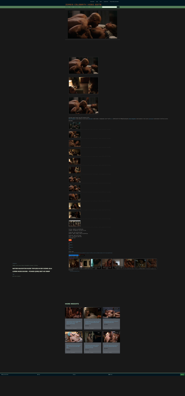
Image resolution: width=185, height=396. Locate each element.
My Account (92, 1)
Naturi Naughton (25, 265)
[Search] (118, 7)
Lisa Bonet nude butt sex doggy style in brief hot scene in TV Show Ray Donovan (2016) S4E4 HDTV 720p (92, 322)
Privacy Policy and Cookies (114, 1)
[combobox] (109, 7)
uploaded (70, 242)
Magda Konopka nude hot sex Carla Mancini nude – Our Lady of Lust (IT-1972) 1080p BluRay (73, 346)
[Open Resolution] (89, 7)
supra (70, 249)
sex (16, 276)
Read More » (68, 325)
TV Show (36, 265)
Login (97, 1)
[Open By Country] (79, 7)
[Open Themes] (73, 7)
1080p (14, 265)
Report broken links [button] (73, 255)
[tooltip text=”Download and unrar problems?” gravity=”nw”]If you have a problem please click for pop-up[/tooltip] (90, 252)
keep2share (71, 247)
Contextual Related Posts (74, 271)
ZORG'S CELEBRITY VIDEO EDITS (83, 4)
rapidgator (71, 244)
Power (31, 265)
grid (13, 276)
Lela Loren (18, 265)
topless (19, 276)
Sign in (101, 1)
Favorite (82, 255)
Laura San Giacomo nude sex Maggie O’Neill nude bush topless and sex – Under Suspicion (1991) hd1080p (73, 322)
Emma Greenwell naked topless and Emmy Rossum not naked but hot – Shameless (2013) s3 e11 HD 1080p (92, 346)
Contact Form (106, 1)
